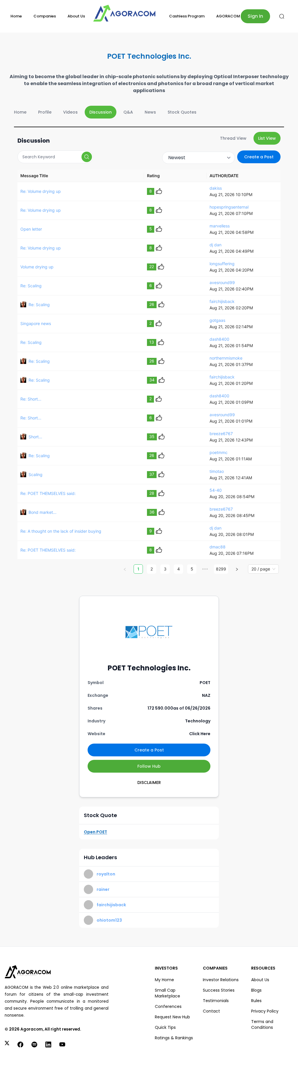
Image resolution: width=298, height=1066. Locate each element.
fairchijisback (222, 301)
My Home (164, 980)
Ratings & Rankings (174, 1038)
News (150, 112)
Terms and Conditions (262, 1024)
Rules (256, 1001)
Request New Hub (172, 1017)
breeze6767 (221, 433)
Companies (44, 16)
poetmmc (219, 452)
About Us (76, 16)
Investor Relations (221, 980)
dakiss (216, 188)
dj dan (215, 244)
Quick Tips (165, 1027)
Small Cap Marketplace (167, 993)
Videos (70, 112)
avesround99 (222, 282)
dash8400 (219, 339)
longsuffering (222, 263)
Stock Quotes (182, 112)
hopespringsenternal (229, 206)
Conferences (168, 1006)
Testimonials (216, 1001)
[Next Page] (237, 569)
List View (267, 138)
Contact (211, 1011)
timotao (217, 471)
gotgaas (217, 320)
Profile (45, 112)
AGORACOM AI (230, 16)
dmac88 (218, 546)
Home (16, 16)
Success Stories (219, 990)
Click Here (199, 734)
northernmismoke (226, 358)
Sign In (255, 16)
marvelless (220, 225)
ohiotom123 (109, 920)
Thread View (233, 138)
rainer (103, 889)
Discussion (100, 112)
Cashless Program (187, 16)
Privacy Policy (265, 1011)
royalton (106, 874)
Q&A (128, 112)
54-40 (216, 490)
